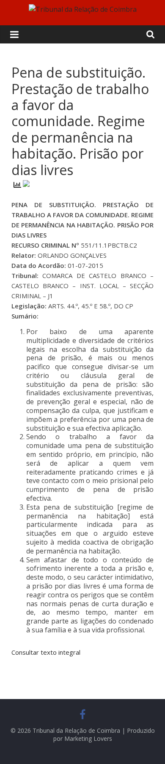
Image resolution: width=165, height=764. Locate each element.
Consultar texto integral (45, 652)
